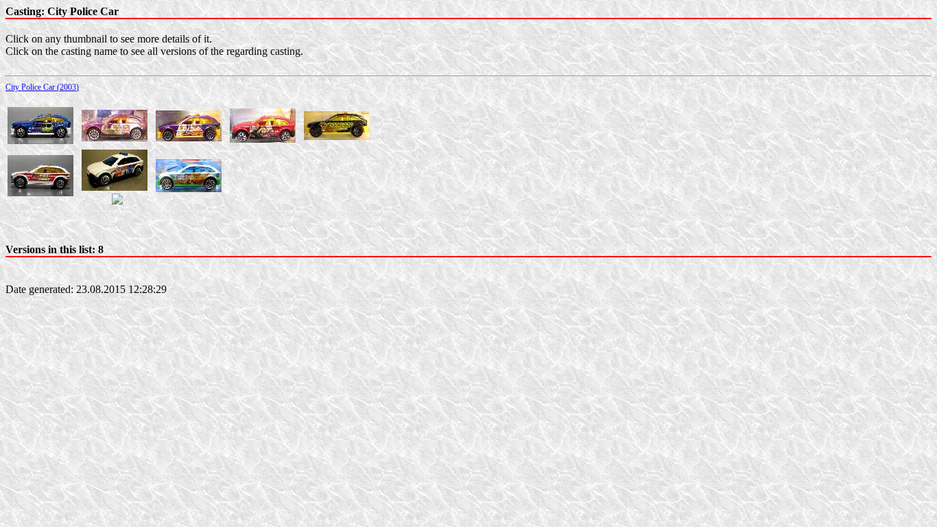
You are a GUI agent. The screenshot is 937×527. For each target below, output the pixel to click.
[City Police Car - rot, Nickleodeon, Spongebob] (263, 139)
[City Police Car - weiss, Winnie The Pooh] (189, 188)
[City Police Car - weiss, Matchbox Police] (114, 187)
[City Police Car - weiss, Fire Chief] (40, 192)
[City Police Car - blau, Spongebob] (40, 140)
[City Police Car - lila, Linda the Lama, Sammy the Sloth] (189, 137)
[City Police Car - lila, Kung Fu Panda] (114, 137)
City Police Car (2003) (42, 87)
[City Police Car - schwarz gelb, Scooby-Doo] (337, 136)
